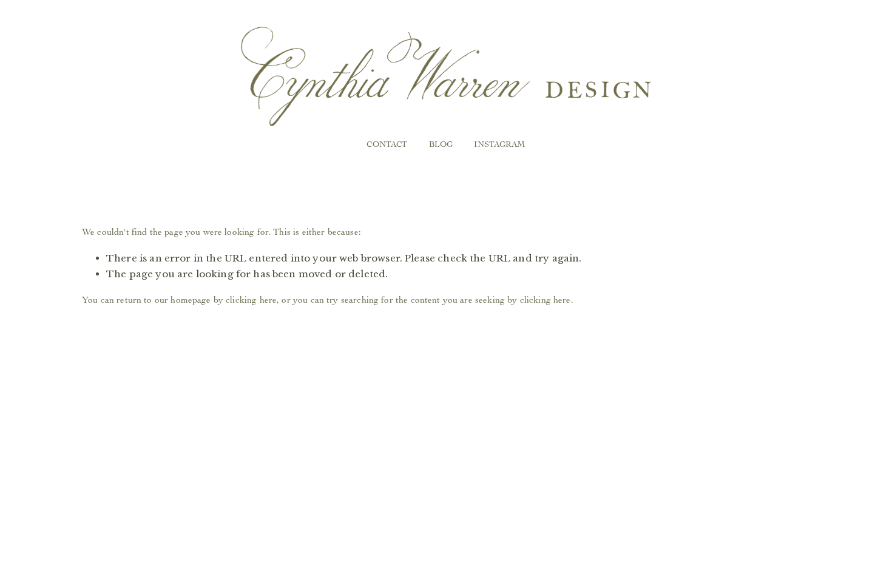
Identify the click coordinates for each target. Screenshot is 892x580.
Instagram (499, 144)
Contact (387, 144)
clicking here (251, 299)
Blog (441, 144)
